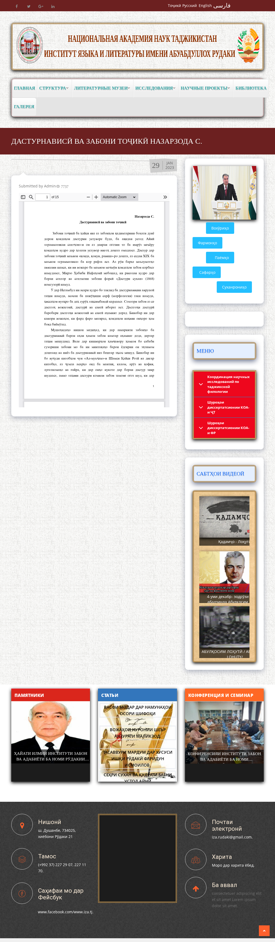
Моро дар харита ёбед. (233, 865)
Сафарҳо (207, 272)
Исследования (153, 88)
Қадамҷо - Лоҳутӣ (234, 541)
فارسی (222, 5)
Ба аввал (224, 885)
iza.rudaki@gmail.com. (232, 837)
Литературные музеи (99, 88)
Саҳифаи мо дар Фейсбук (61, 894)
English (205, 5)
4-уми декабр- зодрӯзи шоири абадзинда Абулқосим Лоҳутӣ (234, 599)
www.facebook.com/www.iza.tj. (65, 911)
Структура (52, 88)
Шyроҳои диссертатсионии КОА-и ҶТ (228, 407)
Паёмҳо (222, 257)
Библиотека (251, 88)
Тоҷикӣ (174, 5)
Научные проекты (203, 88)
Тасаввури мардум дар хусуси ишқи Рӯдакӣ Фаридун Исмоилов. (137, 758)
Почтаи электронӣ (227, 825)
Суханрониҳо (234, 287)
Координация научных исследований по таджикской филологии (228, 384)
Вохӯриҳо (220, 228)
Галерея (24, 106)
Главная (24, 88)
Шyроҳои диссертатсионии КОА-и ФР (228, 427)
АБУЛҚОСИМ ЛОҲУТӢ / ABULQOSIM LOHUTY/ (235, 654)
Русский (189, 5)
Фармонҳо (207, 242)
